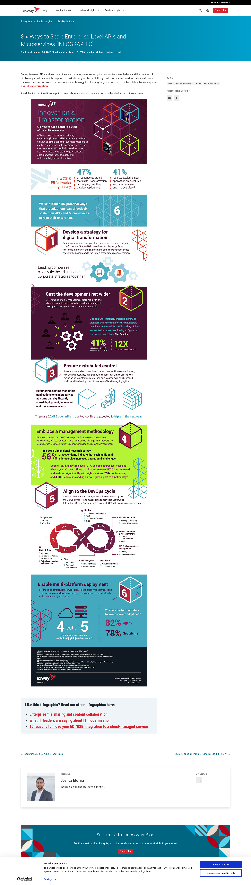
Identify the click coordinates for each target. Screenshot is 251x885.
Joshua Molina (95, 52)
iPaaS (198, 84)
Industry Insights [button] (87, 10)
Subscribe (220, 10)
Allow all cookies (221, 864)
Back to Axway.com (222, 2)
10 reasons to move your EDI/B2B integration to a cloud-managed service (88, 726)
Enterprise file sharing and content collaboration (68, 714)
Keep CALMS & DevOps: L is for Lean (43, 754)
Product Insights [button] (113, 10)
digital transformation (34, 86)
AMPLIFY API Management (180, 84)
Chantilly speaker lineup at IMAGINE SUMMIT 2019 (201, 754)
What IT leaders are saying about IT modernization (70, 720)
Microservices (211, 84)
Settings (48, 879)
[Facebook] (176, 98)
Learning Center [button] (62, 10)
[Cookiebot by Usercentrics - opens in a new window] (24, 879)
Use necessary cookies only (221, 873)
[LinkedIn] (169, 98)
